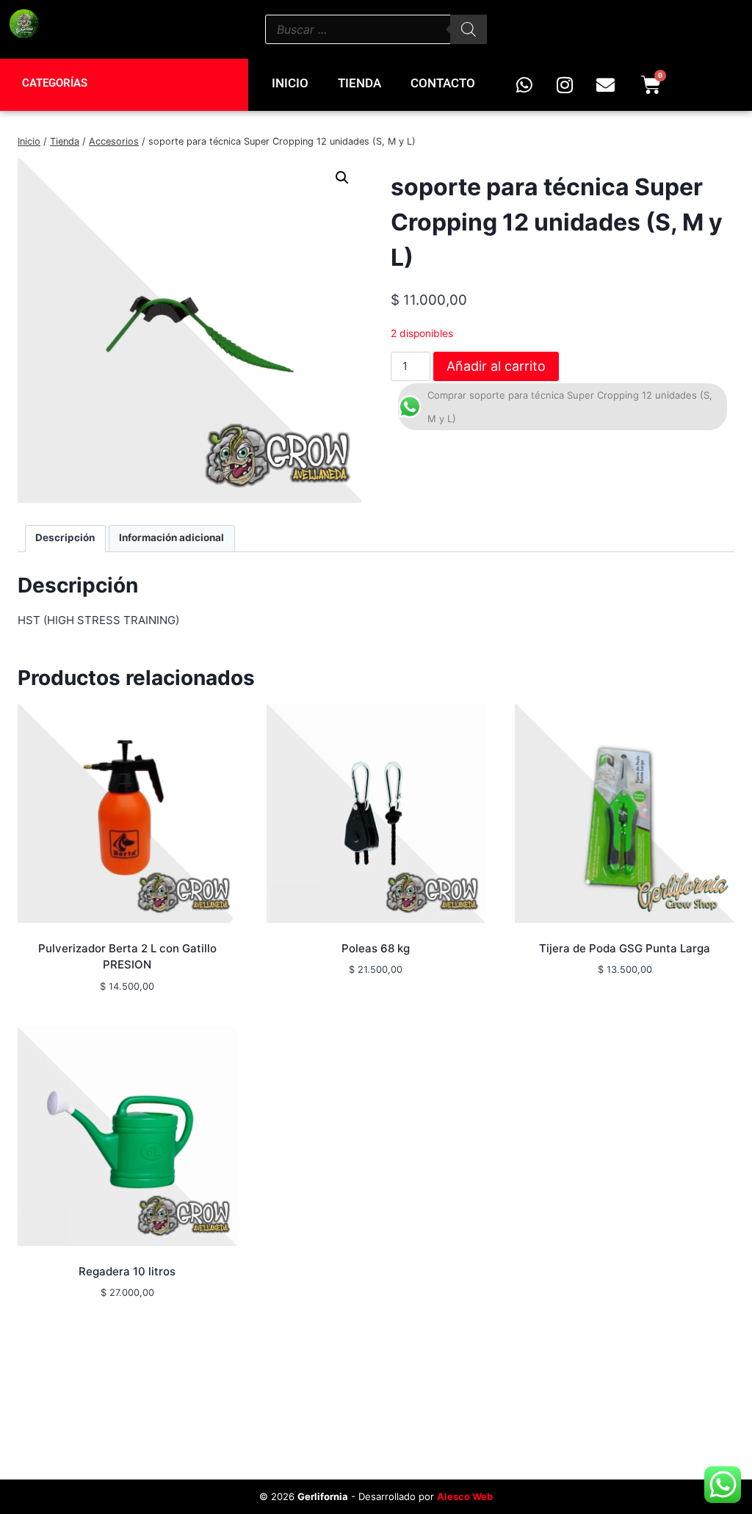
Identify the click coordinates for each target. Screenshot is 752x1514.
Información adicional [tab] (171, 537)
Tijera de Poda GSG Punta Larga (624, 948)
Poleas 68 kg (375, 948)
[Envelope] (605, 85)
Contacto (443, 83)
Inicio (290, 83)
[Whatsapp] (524, 85)
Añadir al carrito (496, 366)
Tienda (359, 83)
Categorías (54, 83)
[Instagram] (564, 85)
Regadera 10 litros (127, 1271)
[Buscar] (468, 29)
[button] (342, 177)
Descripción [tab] (65, 537)
